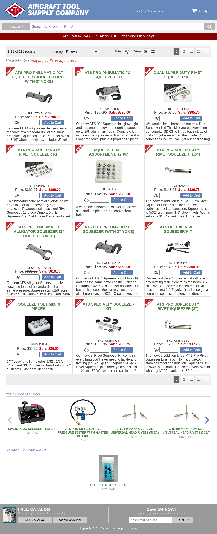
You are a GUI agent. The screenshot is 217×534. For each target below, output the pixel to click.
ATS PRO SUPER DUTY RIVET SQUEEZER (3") (178, 306)
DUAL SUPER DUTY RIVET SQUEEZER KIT (178, 74)
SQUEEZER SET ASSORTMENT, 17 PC (108, 152)
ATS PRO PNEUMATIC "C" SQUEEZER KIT (108, 74)
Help (140, 11)
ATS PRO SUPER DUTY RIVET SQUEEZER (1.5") (178, 152)
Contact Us (155, 11)
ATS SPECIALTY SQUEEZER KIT (108, 306)
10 (199, 51)
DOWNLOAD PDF (70, 520)
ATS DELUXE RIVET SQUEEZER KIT (178, 229)
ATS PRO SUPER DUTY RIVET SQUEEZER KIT (39, 152)
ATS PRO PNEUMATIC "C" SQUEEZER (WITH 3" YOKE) (108, 229)
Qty (18, 122)
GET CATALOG (35, 520)
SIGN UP (183, 520)
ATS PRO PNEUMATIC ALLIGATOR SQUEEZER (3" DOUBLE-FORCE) (39, 231)
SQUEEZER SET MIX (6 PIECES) (39, 306)
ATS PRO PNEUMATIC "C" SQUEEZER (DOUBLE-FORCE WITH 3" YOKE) (39, 77)
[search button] (209, 26)
